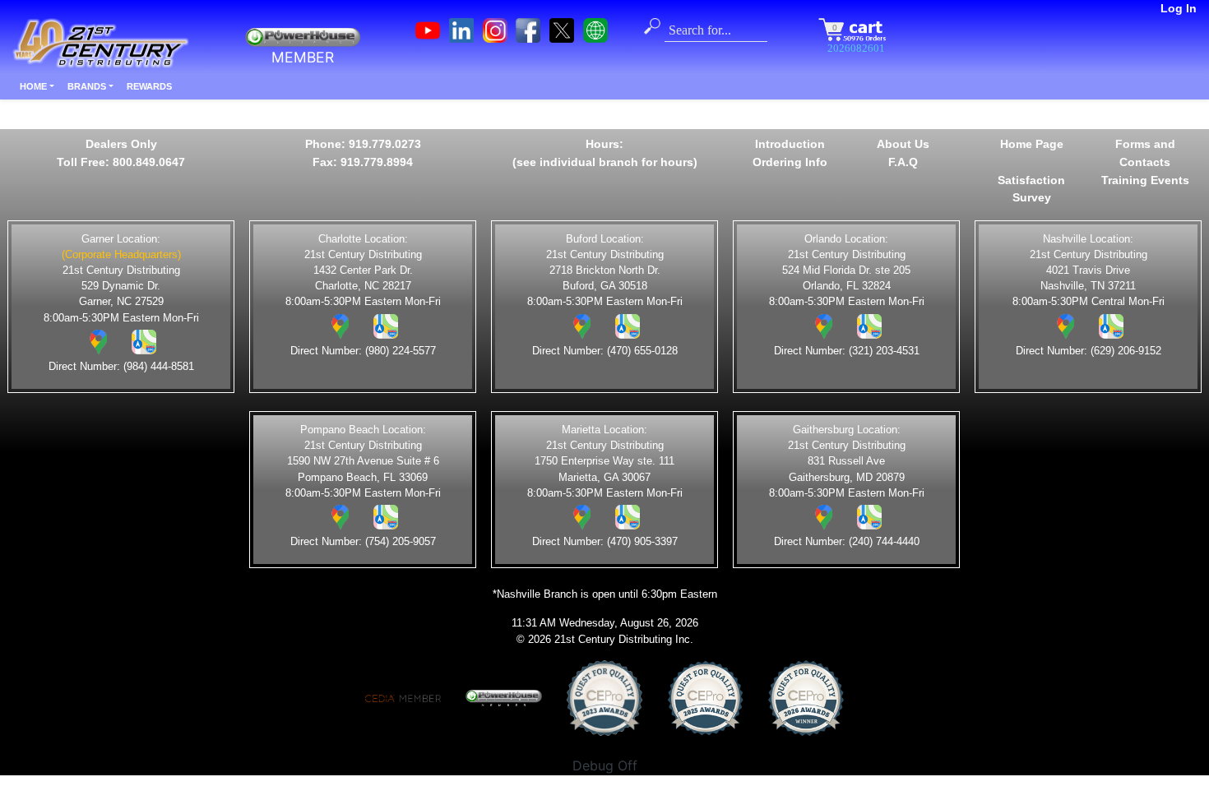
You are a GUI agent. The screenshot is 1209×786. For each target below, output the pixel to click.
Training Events (1145, 180)
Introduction (790, 143)
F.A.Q (903, 162)
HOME (33, 86)
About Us (903, 143)
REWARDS (149, 86)
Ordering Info (790, 162)
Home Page (1031, 143)
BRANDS (86, 86)
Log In (1178, 8)
